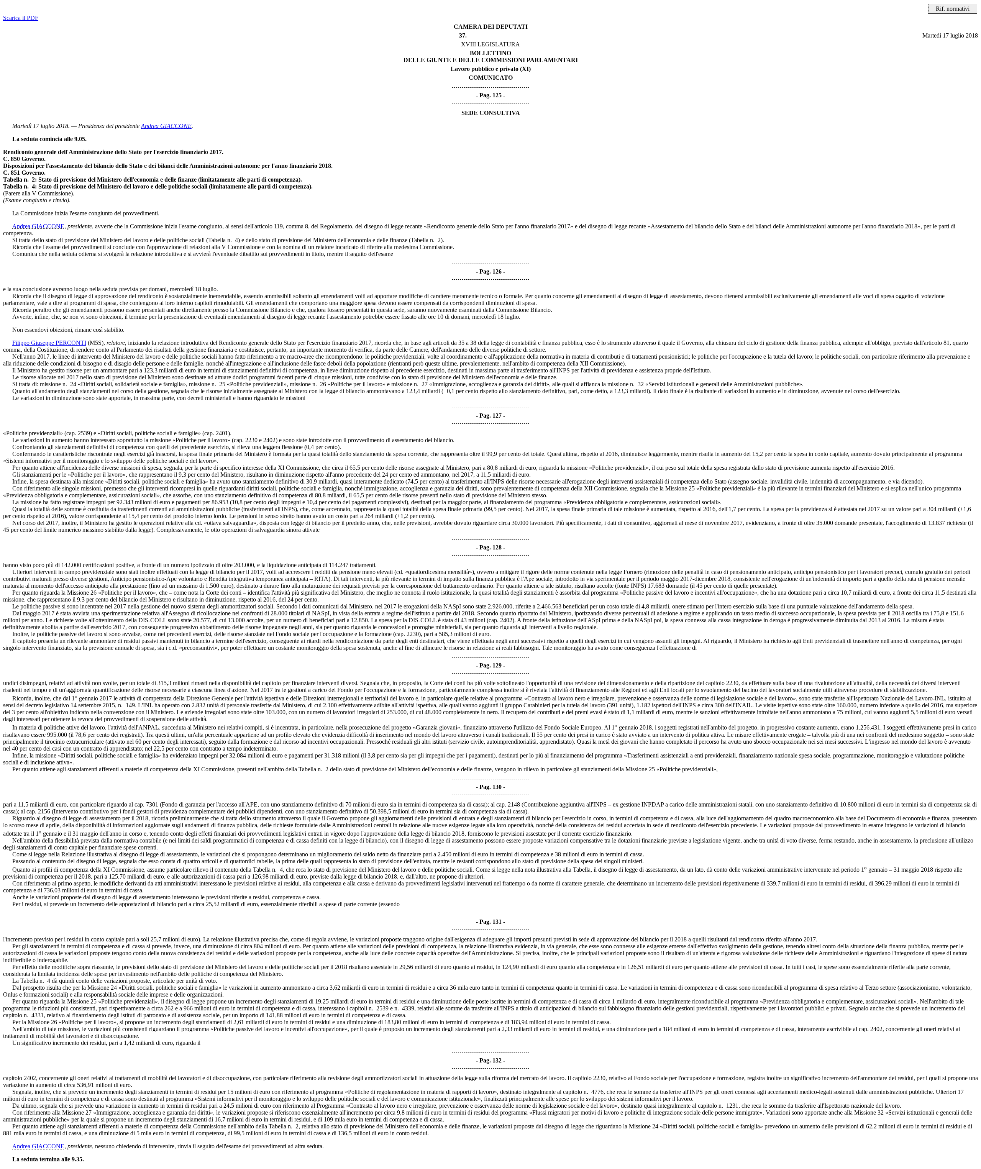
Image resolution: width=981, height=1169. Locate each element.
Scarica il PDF (20, 18)
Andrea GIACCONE (166, 126)
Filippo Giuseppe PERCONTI (49, 342)
